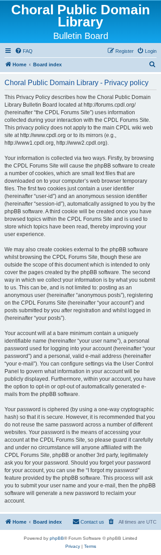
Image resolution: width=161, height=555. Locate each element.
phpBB (57, 538)
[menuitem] (24, 51)
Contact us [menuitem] (92, 522)
